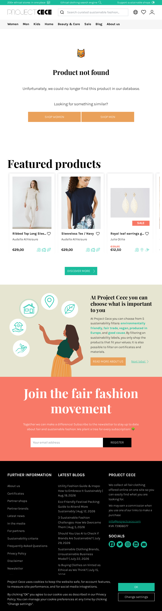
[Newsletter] (144, 544)
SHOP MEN (107, 117)
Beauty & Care (69, 24)
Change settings (136, 597)
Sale (87, 24)
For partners (16, 531)
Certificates (15, 493)
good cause (116, 333)
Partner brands (17, 508)
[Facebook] (112, 544)
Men (26, 24)
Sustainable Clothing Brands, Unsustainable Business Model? (78, 554)
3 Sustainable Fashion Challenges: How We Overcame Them (79, 522)
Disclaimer (15, 561)
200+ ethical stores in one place (26, 2)
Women (12, 24)
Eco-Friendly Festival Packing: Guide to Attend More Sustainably (79, 506)
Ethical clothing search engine (79, 2)
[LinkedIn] (136, 544)
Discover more (78, 271)
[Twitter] (120, 544)
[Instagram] (128, 544)
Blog (99, 24)
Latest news (16, 516)
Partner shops (17, 501)
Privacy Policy (16, 553)
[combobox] (93, 12)
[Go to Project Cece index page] (29, 12)
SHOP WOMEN (54, 117)
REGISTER (117, 442)
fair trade (111, 328)
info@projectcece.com (125, 521)
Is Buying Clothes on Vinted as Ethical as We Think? (79, 569)
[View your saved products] (143, 12)
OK (136, 587)
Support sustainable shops (134, 2)
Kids (37, 24)
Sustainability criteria (22, 538)
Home (49, 24)
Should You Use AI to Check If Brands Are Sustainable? (79, 538)
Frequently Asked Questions (27, 546)
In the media (16, 523)
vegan (123, 328)
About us (113, 24)
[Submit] (62, 12)
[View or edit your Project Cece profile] (152, 12)
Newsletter (15, 568)
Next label (138, 361)
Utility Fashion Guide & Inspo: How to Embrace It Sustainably (80, 490)
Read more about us (108, 361)
